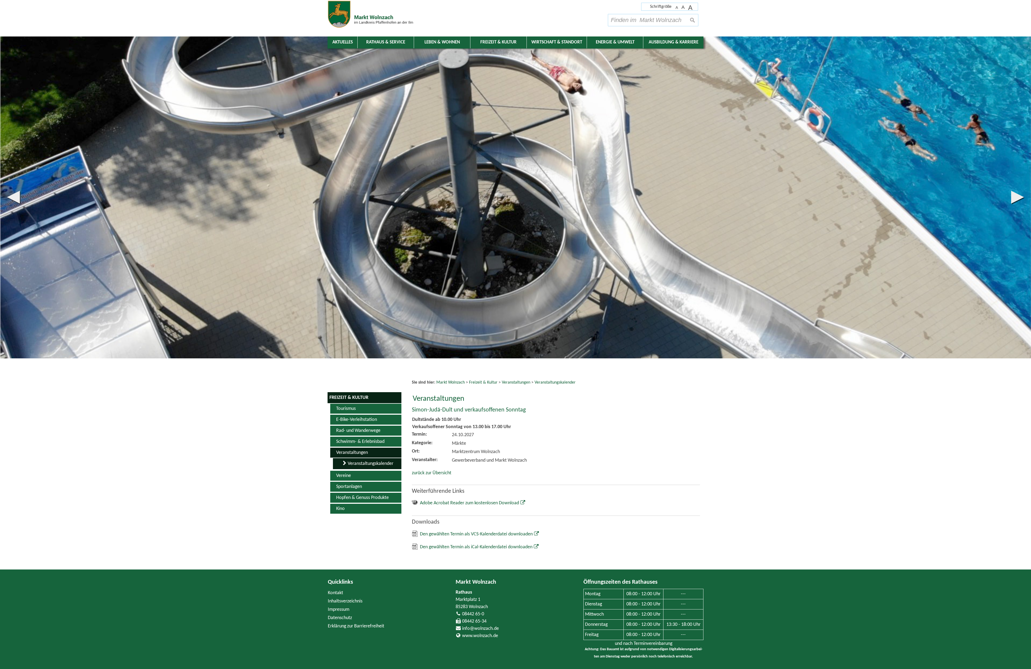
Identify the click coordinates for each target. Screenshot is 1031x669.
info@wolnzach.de (480, 628)
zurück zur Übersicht (431, 473)
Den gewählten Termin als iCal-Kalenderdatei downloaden (476, 547)
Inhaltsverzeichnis (345, 601)
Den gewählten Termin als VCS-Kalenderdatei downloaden (476, 534)
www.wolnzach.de (480, 635)
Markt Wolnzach (476, 582)
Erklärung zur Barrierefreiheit (356, 626)
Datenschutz (340, 617)
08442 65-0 (473, 614)
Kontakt (335, 593)
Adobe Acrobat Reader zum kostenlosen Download (469, 503)
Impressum (338, 609)
